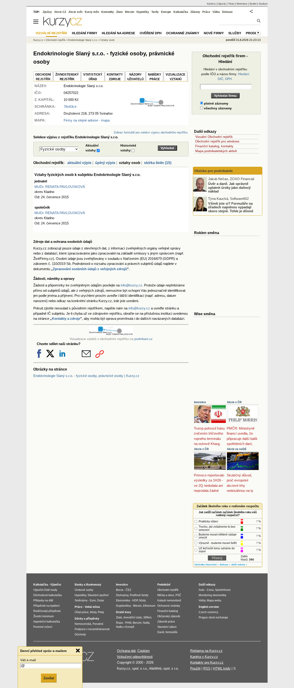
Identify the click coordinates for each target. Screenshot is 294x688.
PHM (128, 622)
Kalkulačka (180, 12)
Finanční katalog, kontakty (214, 146)
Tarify (155, 12)
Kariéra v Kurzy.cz (204, 657)
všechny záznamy (217, 108)
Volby (202, 600)
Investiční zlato (133, 617)
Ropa (119, 622)
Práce (206, 12)
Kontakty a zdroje (66, 318)
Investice (200, 402)
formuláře (172, 632)
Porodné (98, 624)
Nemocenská (83, 624)
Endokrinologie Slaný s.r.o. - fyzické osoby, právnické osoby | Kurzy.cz (86, 376)
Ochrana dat (126, 651)
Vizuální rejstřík (51, 33)
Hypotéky (142, 12)
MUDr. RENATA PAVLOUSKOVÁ (59, 187)
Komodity (107, 12)
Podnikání (163, 584)
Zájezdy (221, 3)
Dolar (100, 600)
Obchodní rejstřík (55, 40)
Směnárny (81, 600)
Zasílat (48, 678)
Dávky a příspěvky (87, 618)
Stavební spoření (98, 595)
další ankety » (239, 564)
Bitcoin (129, 12)
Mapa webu (214, 600)
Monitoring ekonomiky (212, 595)
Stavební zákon (167, 627)
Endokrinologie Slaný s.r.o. (83, 40)
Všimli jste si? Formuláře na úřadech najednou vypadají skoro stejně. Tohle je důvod (230, 207)
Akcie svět (75, 12)
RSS (206, 668)
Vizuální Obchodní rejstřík (214, 137)
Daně (160, 632)
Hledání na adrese (118, 33)
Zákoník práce (166, 621)
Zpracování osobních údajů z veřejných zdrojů (90, 269)
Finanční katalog (167, 611)
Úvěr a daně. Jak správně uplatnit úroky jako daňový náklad (229, 187)
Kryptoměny (123, 605)
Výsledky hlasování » (206, 564)
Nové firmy (214, 33)
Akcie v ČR (234, 402)
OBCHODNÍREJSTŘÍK (43, 77)
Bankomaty (93, 584)
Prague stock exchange (213, 617)
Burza (119, 590)
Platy (101, 612)
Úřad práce (82, 612)
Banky (79, 584)
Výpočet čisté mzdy (45, 590)
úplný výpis (105, 163)
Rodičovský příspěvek (47, 611)
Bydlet (253, 3)
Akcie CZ (60, 12)
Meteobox (242, 3)
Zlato (119, 12)
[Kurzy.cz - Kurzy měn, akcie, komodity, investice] (62, 26)
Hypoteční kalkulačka (46, 621)
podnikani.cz (143, 339)
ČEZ (128, 590)
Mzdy (93, 612)
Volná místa (92, 607)
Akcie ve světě (236, 449)
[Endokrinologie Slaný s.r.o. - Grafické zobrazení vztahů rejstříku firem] (152, 106)
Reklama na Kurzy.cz (206, 651)
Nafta (146, 622)
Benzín (137, 622)
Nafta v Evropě (125, 627)
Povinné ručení (42, 627)
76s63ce (70, 106)
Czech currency (208, 612)
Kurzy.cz (38, 40)
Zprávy (47, 12)
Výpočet (55, 584)
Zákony (195, 12)
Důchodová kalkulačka (47, 595)
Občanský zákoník (168, 616)
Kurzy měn (92, 12)
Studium (263, 3)
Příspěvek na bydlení (46, 605)
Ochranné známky (182, 33)
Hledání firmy (84, 33)
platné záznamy (215, 103)
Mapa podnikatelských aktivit (216, 151)
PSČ (178, 595)
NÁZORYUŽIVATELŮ (135, 77)
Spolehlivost (222, 590)
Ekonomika (123, 600)
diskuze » (225, 564)
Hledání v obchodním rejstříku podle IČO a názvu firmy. (225, 74)
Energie (166, 12)
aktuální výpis (79, 163)
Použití (195, 668)
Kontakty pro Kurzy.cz (206, 662)
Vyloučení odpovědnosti (135, 657)
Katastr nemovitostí (169, 600)
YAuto (231, 3)
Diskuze (227, 12)
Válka (216, 12)
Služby (234, 33)
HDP (135, 600)
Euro (93, 600)
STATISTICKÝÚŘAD (92, 77)
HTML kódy (222, 668)
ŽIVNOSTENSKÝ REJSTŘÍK (67, 77)
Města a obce (165, 595)
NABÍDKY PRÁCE (154, 77)
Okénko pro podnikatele (213, 171)
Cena (210, 590)
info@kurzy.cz (131, 285)
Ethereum (149, 605)
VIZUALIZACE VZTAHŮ (175, 77)
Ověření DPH (150, 33)
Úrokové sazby (84, 590)
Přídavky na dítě (43, 600)
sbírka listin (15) (157, 163)
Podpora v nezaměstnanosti (92, 629)
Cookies (143, 651)
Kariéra (211, 3)
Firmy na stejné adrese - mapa (87, 120)
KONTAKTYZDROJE (115, 77)
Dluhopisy (122, 595)
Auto (201, 590)
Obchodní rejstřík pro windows (217, 141)
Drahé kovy (123, 612)
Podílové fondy (139, 595)
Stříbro (147, 617)
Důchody (80, 634)
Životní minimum (43, 616)
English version (209, 607)
